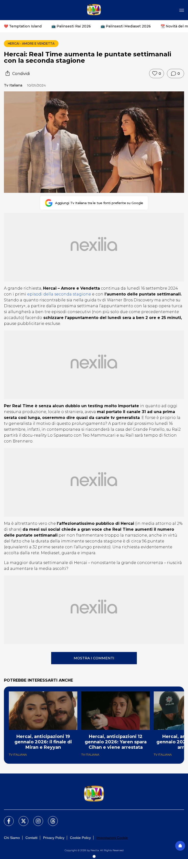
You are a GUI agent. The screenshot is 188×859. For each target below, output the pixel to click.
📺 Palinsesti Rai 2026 (71, 26)
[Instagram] (35, 818)
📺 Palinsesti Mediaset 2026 (126, 26)
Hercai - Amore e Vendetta (31, 43)
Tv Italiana (13, 85)
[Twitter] (21, 818)
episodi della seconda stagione (59, 294)
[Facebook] (6, 818)
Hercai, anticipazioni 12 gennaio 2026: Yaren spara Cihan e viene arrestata (116, 742)
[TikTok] (50, 818)
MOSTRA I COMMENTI (94, 658)
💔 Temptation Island (23, 26)
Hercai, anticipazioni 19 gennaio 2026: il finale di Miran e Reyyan (43, 742)
